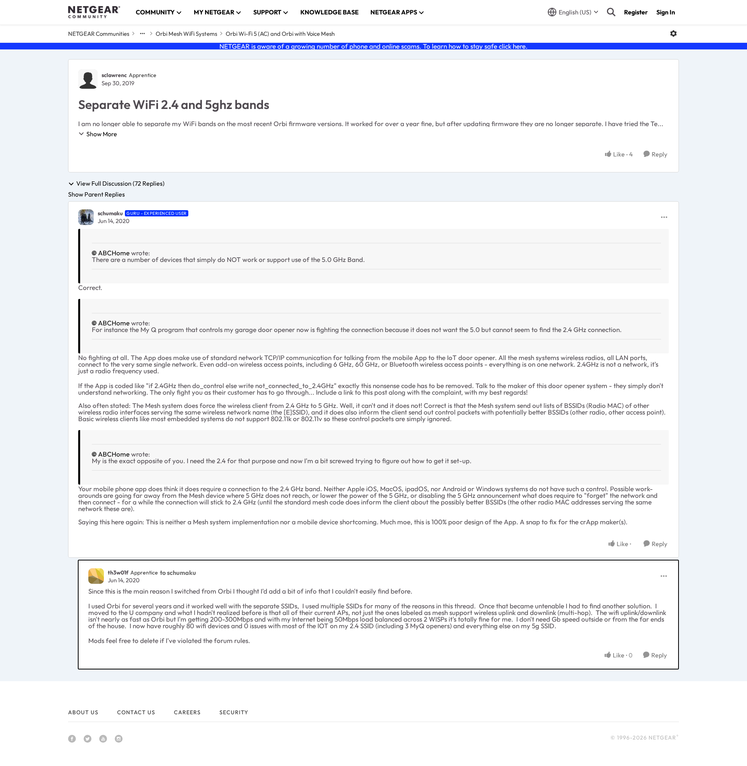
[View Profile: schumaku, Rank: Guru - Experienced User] (86, 217)
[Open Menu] (673, 33)
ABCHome (114, 253)
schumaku (110, 213)
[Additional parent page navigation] (142, 33)
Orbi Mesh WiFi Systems (186, 33)
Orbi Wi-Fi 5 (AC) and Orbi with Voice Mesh (280, 33)
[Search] (611, 12)
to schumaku (178, 572)
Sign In (665, 12)
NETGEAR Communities (98, 33)
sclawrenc (114, 75)
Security (233, 712)
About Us (83, 712)
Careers (187, 712)
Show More (101, 134)
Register (636, 12)
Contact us (136, 712)
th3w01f (118, 572)
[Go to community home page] (94, 12)
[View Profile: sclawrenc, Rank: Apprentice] (88, 79)
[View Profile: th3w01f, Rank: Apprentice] (96, 576)
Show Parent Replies (96, 194)
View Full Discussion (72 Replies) (120, 183)
